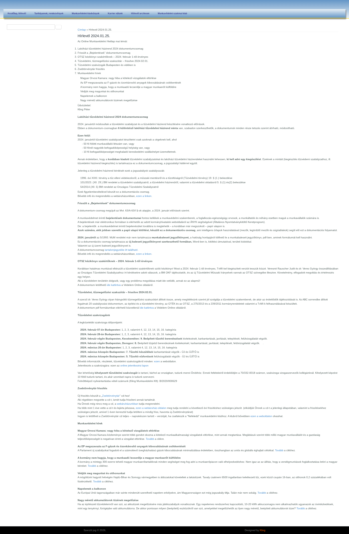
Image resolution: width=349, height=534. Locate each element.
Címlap (82, 29)
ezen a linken (143, 195)
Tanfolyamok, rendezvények (48, 13)
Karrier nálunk (115, 13)
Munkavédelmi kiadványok (85, 13)
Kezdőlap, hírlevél (17, 13)
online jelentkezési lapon (134, 365)
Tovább (150, 438)
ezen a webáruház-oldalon (151, 407)
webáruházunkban (127, 403)
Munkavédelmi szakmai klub (172, 13)
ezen (157, 361)
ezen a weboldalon (261, 416)
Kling (262, 530)
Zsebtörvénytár (111, 395)
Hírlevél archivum (140, 13)
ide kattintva (114, 284)
